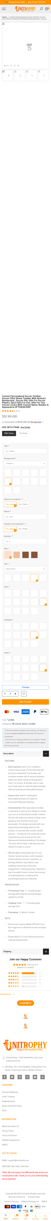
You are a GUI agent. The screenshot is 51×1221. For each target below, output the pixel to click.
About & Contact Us (10, 1126)
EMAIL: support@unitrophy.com (15, 1160)
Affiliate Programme (11, 1140)
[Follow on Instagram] (19, 1077)
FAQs (4, 1110)
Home (4, 17)
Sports (25, 724)
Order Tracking (8, 1097)
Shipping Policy (8, 1101)
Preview (25, 687)
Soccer (18, 724)
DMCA (4, 1145)
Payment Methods (10, 1092)
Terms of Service (9, 1135)
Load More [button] (25, 1003)
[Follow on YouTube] (35, 1077)
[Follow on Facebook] (4, 1077)
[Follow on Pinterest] (27, 1077)
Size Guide (25, 427)
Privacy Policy (8, 1131)
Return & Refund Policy (12, 1106)
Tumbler (10, 720)
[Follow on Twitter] (12, 1077)
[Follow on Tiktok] (42, 1077)
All (13, 724)
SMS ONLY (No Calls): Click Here (15, 1166)
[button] (8, 411)
